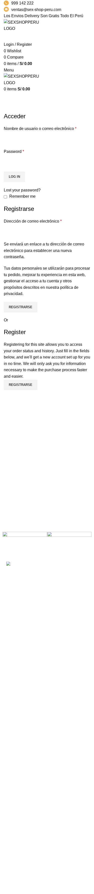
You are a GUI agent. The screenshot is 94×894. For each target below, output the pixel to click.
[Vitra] (25, 544)
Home (8, 109)
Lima (8, 727)
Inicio (8, 780)
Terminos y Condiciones (25, 808)
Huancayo (13, 755)
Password (14, 151)
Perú (8, 717)
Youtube (11, 861)
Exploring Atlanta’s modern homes (34, 673)
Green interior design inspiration (32, 694)
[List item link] (47, 627)
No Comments (35, 681)
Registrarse (20, 307)
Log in (14, 177)
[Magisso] (69, 544)
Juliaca (10, 745)
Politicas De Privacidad (24, 789)
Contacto (12, 827)
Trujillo (10, 736)
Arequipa (12, 764)
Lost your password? (22, 190)
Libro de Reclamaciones (25, 817)
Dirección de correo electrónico (33, 221)
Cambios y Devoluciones (26, 799)
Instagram (12, 852)
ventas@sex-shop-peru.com (36, 9)
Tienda (10, 880)
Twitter (10, 871)
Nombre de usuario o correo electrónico (40, 128)
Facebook (13, 843)
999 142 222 (22, 3)
